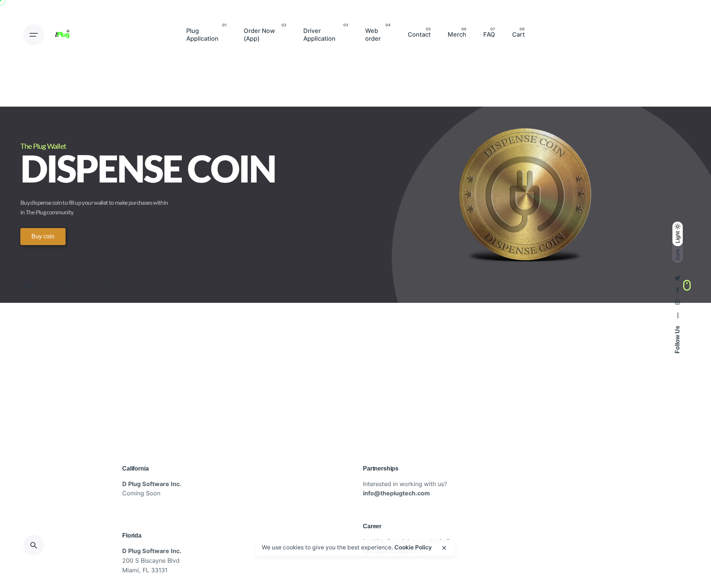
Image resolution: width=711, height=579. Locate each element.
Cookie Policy (413, 547)
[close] (444, 548)
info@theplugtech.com (396, 493)
